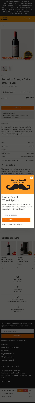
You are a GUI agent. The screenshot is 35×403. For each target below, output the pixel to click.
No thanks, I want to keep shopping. (12, 224)
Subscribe (9, 219)
